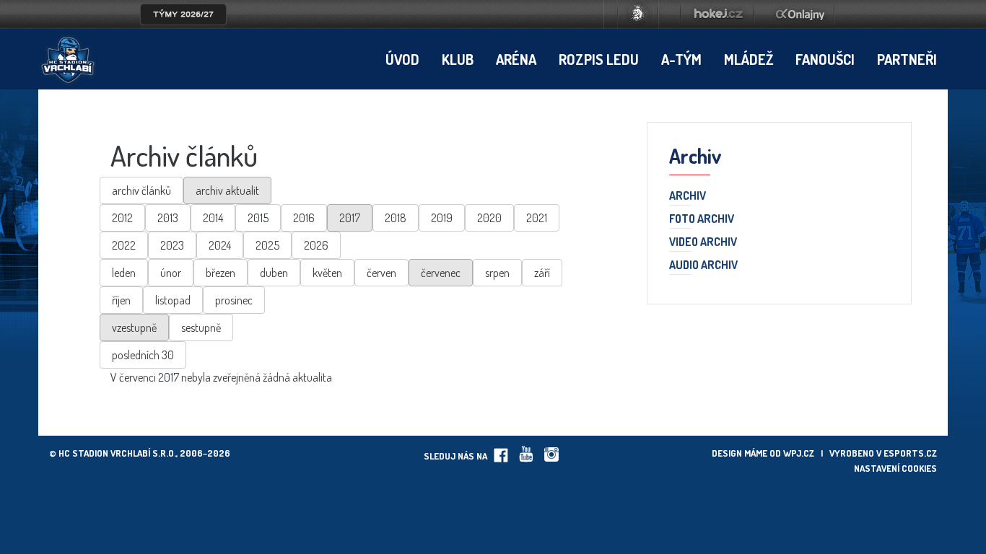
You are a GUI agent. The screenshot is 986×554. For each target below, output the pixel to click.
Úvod (402, 59)
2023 (172, 245)
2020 (489, 218)
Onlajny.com (800, 14)
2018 (395, 218)
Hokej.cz (717, 14)
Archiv (687, 196)
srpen (497, 272)
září (542, 272)
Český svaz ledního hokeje (638, 14)
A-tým (681, 59)
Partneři (907, 59)
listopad (173, 300)
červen (381, 272)
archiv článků (141, 190)
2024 (220, 245)
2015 (258, 218)
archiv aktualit (227, 190)
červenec (441, 272)
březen (220, 272)
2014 (213, 218)
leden (124, 272)
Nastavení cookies (895, 468)
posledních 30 (143, 355)
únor (170, 272)
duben (274, 272)
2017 (349, 218)
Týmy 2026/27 (183, 14)
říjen (121, 300)
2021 (536, 218)
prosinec (234, 300)
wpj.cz (798, 453)
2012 (122, 218)
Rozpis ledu (599, 59)
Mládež (748, 59)
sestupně (201, 327)
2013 (167, 218)
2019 (442, 218)
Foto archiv (701, 219)
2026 (316, 245)
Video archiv (703, 242)
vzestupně (134, 327)
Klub (458, 59)
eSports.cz (910, 453)
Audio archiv (703, 265)
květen (327, 272)
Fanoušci (825, 59)
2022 (124, 245)
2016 (304, 218)
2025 (267, 245)
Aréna (516, 59)
